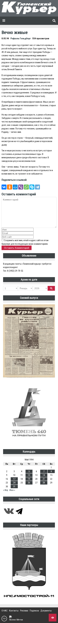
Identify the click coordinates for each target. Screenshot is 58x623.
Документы (46, 610)
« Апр (5, 490)
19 (29, 479)
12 (29, 475)
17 (14, 479)
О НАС (5, 610)
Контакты (14, 610)
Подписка (34, 610)
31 (14, 486)
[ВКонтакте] (4, 187)
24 (14, 482)
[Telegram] (37, 187)
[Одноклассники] (9, 187)
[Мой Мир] (15, 187)
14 (44, 475)
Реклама (24, 610)
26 (29, 482)
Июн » (12, 490)
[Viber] (20, 187)
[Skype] (31, 187)
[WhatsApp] (26, 187)
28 (44, 482)
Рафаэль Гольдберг (21, 38)
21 (44, 479)
